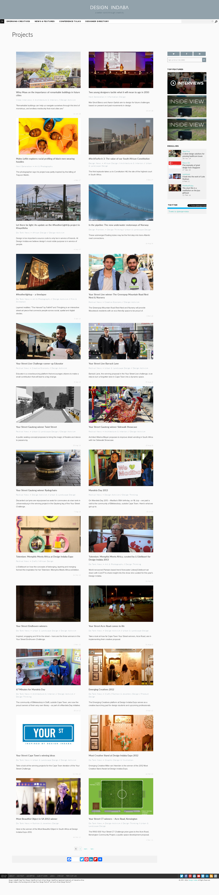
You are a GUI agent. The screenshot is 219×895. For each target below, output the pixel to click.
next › (86, 849)
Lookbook (186, 174)
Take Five (186, 151)
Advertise (30, 876)
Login (52, 876)
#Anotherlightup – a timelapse (31, 294)
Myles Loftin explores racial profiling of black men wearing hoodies (45, 160)
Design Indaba (193, 880)
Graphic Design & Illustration (119, 760)
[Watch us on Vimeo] (202, 876)
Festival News (95, 302)
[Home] (109, 8)
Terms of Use (71, 876)
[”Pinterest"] (199, 54)
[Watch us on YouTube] (198, 876)
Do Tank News (23, 232)
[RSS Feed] (211, 876)
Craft (34, 561)
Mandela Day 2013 (98, 490)
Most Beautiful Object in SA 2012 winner (36, 818)
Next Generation (97, 97)
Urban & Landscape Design (138, 229)
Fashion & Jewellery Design (125, 694)
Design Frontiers (97, 229)
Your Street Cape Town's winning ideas (35, 755)
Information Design (116, 97)
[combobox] (197, 21)
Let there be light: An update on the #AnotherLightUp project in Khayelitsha (48, 226)
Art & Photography (44, 166)
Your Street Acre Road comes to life (107, 626)
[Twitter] (82, 859)
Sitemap (60, 876)
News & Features (45, 21)
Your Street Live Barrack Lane (104, 363)
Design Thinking (115, 229)
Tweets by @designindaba (179, 211)
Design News (95, 163)
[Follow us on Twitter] (173, 54)
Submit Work (42, 876)
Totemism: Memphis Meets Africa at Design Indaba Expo (44, 556)
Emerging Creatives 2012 (101, 689)
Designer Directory (97, 21)
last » (92, 849)
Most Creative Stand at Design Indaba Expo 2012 (113, 755)
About (11, 876)
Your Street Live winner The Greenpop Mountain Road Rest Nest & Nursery (118, 296)
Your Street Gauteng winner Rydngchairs (36, 490)
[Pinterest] (86, 859)
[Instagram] (194, 876)
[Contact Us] (215, 876)
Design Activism (68, 100)
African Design (111, 163)
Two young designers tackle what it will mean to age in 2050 (119, 92)
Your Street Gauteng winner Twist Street (36, 426)
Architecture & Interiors (46, 100)
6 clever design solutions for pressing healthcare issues (193, 154)
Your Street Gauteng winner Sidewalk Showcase (113, 426)
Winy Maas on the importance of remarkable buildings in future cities (48, 94)
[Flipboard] (96, 859)
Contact (20, 876)
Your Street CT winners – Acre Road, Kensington (113, 818)
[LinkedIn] (91, 859)
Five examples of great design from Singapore (191, 166)
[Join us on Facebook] (186, 54)
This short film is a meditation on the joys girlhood (191, 190)
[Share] (100, 859)
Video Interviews (24, 100)
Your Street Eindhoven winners (31, 626)
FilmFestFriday (188, 185)
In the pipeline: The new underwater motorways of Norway (119, 224)
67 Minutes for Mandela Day (30, 689)
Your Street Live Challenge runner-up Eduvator (39, 363)
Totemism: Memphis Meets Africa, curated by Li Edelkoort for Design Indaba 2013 (120, 558)
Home (2, 21)
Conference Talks (70, 21)
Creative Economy (113, 302)
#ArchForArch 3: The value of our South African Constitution (119, 158)
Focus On (186, 162)
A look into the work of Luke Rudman (193, 177)
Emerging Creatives (18, 21)
